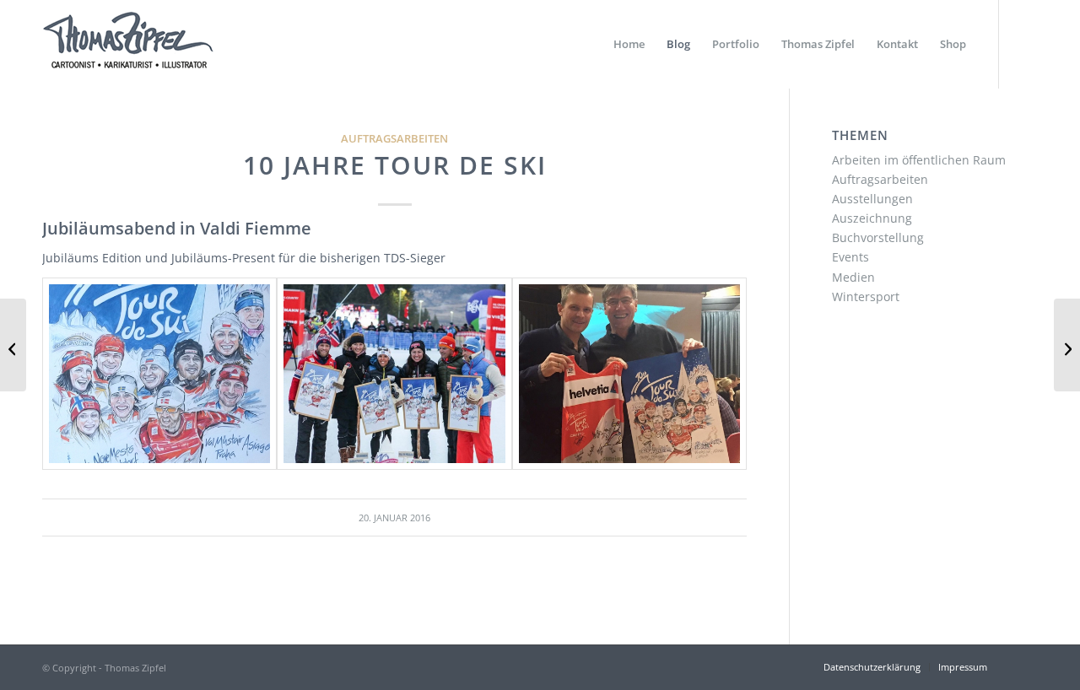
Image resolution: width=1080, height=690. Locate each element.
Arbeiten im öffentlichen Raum (919, 160)
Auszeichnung (872, 218)
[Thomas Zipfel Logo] (127, 44)
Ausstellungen (872, 199)
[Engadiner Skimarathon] (13, 345)
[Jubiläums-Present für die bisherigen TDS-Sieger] (159, 374)
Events (850, 257)
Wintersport (865, 296)
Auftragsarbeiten (394, 139)
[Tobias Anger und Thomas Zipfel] (629, 374)
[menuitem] (629, 44)
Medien (853, 277)
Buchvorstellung (878, 237)
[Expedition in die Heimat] (1067, 345)
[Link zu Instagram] (1025, 44)
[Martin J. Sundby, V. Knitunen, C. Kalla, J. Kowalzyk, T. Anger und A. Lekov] (394, 374)
